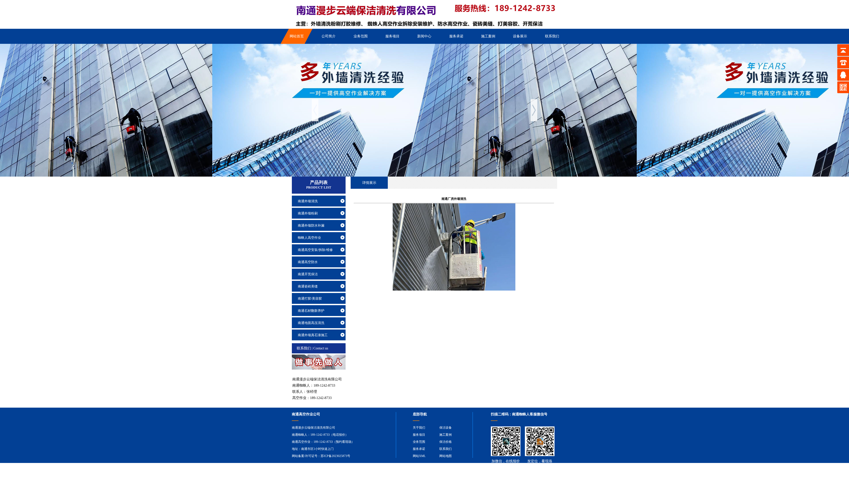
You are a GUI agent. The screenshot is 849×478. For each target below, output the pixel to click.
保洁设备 (445, 427)
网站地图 (445, 456)
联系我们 (445, 449)
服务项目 (419, 434)
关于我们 (419, 427)
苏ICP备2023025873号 (335, 456)
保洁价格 (445, 441)
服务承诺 (419, 449)
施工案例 (445, 434)
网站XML (419, 456)
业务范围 (419, 441)
